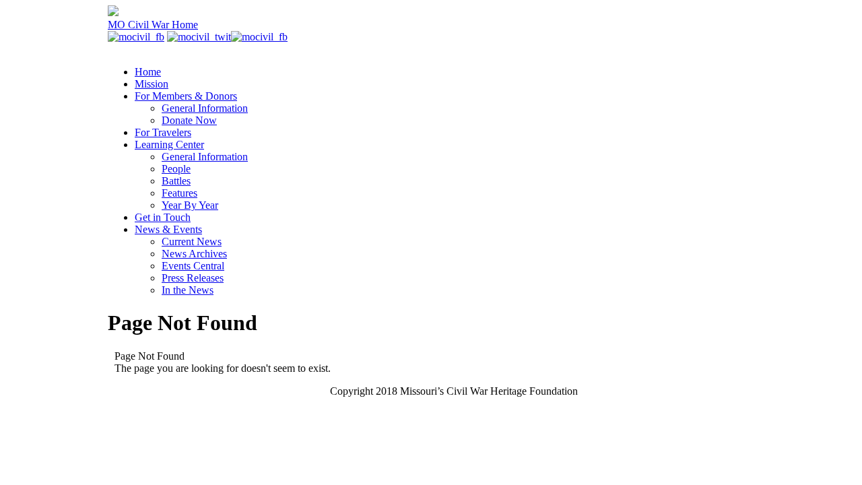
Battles (176, 181)
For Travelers (163, 132)
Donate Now (189, 120)
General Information (205, 108)
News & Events (168, 229)
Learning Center (169, 144)
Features (179, 193)
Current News (192, 241)
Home (148, 71)
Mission (151, 84)
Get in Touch (163, 217)
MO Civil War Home (153, 24)
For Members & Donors (186, 96)
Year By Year (190, 205)
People (176, 168)
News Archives (194, 253)
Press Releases (193, 278)
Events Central (193, 265)
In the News (187, 290)
